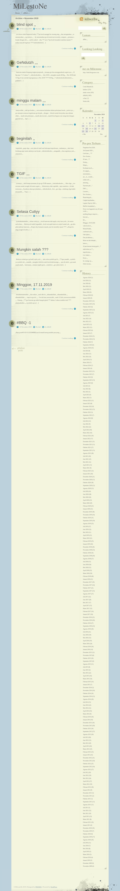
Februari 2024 (87, 365)
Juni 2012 (85, 775)
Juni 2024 (85, 354)
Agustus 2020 (87, 488)
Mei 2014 (85, 708)
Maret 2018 (86, 573)
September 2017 (87, 591)
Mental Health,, (87, 229)
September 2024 (87, 345)
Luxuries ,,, (86, 191)
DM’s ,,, (85, 188)
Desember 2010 (87, 828)
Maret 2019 (86, 538)
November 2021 (87, 444)
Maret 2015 (86, 679)
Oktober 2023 (87, 377)
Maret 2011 (86, 819)
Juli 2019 (85, 526)
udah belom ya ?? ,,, (88, 249)
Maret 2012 (86, 784)
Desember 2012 (87, 758)
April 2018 (86, 570)
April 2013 (86, 746)
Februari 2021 (87, 471)
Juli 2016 (85, 632)
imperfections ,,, (87, 252)
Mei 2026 (85, 286)
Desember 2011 (87, 793)
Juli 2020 (85, 491)
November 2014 (87, 690)
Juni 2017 (85, 600)
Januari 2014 (86, 720)
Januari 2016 (86, 649)
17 (102, 126)
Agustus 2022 (87, 418)
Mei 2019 (85, 532)
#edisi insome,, (87, 264)
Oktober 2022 (87, 412)
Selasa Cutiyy (28, 211)
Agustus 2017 (87, 594)
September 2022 (87, 415)
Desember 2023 (87, 371)
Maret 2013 (86, 749)
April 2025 (86, 324)
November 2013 (87, 725)
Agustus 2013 (87, 734)
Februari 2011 (87, 822)
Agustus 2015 (87, 664)
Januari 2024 (86, 368)
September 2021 (87, 450)
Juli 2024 (85, 351)
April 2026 (86, 289)
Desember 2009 (87, 863)
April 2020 (86, 500)
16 (99, 126)
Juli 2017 (85, 597)
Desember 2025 (87, 301)
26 (87, 131)
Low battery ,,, (87, 255)
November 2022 (87, 409)
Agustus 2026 (87, 277)
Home (17, 13)
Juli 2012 (85, 772)
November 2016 (87, 620)
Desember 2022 (87, 406)
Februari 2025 (87, 330)
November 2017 (87, 585)
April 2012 (86, 781)
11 (83, 126)
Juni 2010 (85, 845)
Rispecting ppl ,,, (87, 197)
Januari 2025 (86, 333)
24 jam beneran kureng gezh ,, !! (92, 246)
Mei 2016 (85, 638)
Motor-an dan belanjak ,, (90, 240)
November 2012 (87, 761)
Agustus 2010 (87, 840)
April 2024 (86, 359)
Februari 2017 (87, 611)
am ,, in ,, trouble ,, (88, 177)
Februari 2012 (87, 787)
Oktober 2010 (87, 834)
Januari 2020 (86, 509)
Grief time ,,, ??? (87, 153)
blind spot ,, (26, 24)
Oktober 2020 (87, 482)
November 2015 (87, 655)
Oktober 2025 (87, 307)
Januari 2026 (86, 298)
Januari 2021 (86, 474)
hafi (39, 29)
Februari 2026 (87, 295)
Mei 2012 (85, 778)
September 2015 (87, 661)
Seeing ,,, (85, 162)
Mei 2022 (85, 427)
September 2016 (87, 626)
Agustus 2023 (87, 383)
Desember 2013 (87, 723)
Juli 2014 (85, 702)
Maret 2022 (86, 433)
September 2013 (87, 731)
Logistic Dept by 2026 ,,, (90, 203)
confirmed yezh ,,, (88, 232)
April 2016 (86, 641)
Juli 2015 (85, 667)
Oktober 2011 (87, 799)
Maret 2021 (86, 468)
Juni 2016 (85, 635)
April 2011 (86, 816)
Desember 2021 (87, 441)
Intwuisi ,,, (86, 217)
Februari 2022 (87, 436)
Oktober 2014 (87, 693)
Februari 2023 (87, 400)
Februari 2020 (87, 506)
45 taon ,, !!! (86, 159)
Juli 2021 (85, 456)
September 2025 (87, 310)
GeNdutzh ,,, (27, 62)
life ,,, (84, 220)
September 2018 (87, 556)
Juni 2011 (85, 810)
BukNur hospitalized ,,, (89, 206)
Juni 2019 (85, 529)
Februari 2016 (87, 646)
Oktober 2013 (87, 728)
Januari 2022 (86, 438)
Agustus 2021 (87, 453)
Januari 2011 (86, 825)
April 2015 (86, 676)
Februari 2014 (87, 717)
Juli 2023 (85, 386)
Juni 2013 (85, 740)
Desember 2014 (87, 687)
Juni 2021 (85, 459)
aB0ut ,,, (26, 13)
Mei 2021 (85, 462)
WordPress (54, 887)
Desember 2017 (87, 582)
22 (95, 129)
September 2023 (87, 380)
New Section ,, (87, 156)
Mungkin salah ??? (32, 249)
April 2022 (86, 430)
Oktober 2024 (87, 342)
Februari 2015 (87, 682)
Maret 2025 (86, 327)
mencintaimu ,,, (87, 174)
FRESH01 (38, 887)
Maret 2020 (86, 503)
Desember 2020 (87, 477)
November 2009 (87, 866)
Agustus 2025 (87, 313)
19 (87, 129)
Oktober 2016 (87, 623)
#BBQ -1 (24, 323)
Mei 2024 (85, 356)
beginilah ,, (26, 138)
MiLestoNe (30, 6)
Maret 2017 (86, 608)
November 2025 (87, 304)
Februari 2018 (87, 576)
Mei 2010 (85, 848)
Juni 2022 (85, 424)
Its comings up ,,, (88, 261)
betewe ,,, (85, 243)
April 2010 (86, 851)
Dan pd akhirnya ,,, (88, 237)
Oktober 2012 (87, 764)
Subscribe (93, 20)
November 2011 (87, 796)
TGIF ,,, (23, 173)
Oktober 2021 (87, 447)
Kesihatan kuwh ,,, (88, 168)
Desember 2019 (87, 512)
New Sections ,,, (87, 194)
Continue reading (67, 48)
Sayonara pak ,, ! (87, 185)
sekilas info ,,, (87, 180)
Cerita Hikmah (87, 86)
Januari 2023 (86, 403)
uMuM (49, 29)
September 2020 (87, 485)
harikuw (85, 89)
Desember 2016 (87, 617)
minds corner (86, 92)
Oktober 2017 (87, 588)
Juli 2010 (85, 843)
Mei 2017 (85, 602)
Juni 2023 (85, 389)
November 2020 (87, 479)
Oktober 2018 (87, 553)
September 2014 (87, 696)
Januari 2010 (86, 860)
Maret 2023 (86, 397)
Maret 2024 (86, 362)
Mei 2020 (85, 497)
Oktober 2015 (87, 658)
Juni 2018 (85, 564)
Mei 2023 (85, 392)
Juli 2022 (85, 421)
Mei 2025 (85, 321)
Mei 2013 (85, 743)
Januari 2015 (86, 684)
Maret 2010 (86, 854)
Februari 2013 (87, 752)
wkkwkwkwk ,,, (87, 226)
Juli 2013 (85, 737)
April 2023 (86, 395)
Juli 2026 (85, 280)
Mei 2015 (85, 673)
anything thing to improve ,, (90, 214)
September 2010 (87, 837)
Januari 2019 (86, 544)
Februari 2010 (87, 857)
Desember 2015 (87, 652)
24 (102, 129)
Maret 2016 (86, 643)
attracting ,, (86, 183)
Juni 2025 (85, 318)
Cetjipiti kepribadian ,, (89, 200)
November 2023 (87, 374)
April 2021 (86, 465)
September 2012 (87, 766)
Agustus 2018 (87, 559)
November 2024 (87, 339)
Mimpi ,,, (85, 165)
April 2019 (86, 535)
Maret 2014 (86, 714)
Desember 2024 (87, 336)
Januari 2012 (86, 790)
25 (83, 131)
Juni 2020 (85, 494)
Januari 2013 (86, 755)
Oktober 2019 (87, 518)
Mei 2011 (85, 813)
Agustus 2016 (87, 629)
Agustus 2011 (87, 804)
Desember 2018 (87, 547)
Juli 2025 (85, 315)
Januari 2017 (86, 614)
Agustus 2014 (87, 699)
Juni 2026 (85, 283)
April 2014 (86, 711)
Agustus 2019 (87, 523)
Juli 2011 (85, 807)
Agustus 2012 (87, 769)
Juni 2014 (85, 705)
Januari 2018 (86, 579)
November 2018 (87, 550)
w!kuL (85, 98)
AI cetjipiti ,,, (86, 171)
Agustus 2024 (87, 348)
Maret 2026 (86, 292)
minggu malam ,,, (31, 100)
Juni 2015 (85, 670)
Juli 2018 (85, 561)
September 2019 (87, 520)
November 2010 (87, 831)
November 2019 (87, 515)
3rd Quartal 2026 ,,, (88, 150)
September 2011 (87, 802)
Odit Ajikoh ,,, (87, 234)
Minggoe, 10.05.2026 (89, 223)
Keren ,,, (85, 258)
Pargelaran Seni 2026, (89, 147)
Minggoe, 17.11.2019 (34, 285)
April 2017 (86, 605)
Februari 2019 (87, 541)
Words (85, 101)
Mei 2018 (85, 567)
